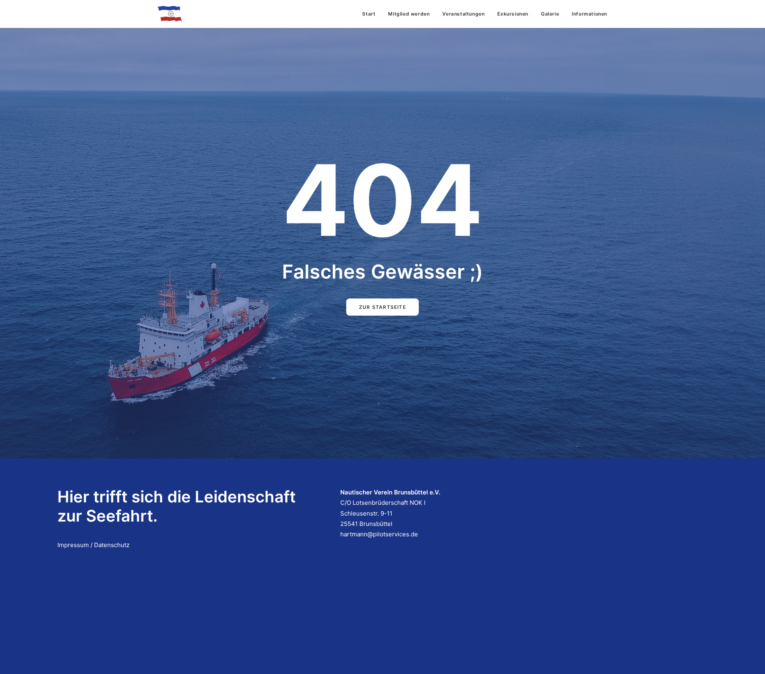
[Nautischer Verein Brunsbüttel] (170, 14)
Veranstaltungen (463, 14)
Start (368, 14)
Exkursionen (512, 14)
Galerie (550, 14)
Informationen (589, 14)
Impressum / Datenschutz (93, 545)
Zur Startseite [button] (382, 307)
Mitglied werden (409, 14)
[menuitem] (371, 14)
